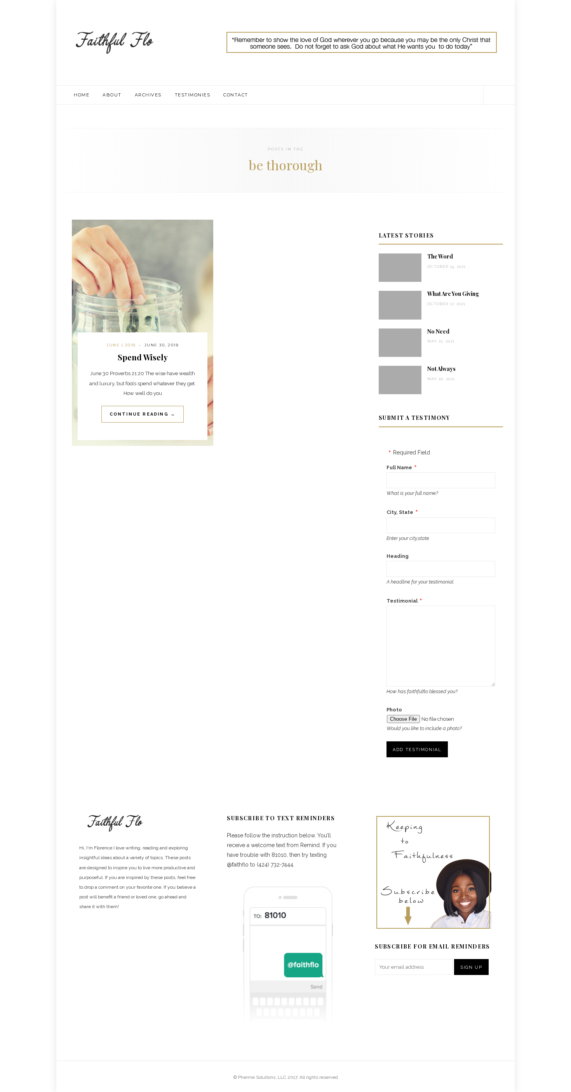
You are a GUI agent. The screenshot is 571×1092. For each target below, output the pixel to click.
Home (81, 95)
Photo (394, 710)
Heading (397, 556)
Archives (148, 95)
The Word (440, 256)
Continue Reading (143, 414)
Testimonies (193, 95)
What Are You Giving (453, 293)
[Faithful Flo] (114, 42)
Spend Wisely (143, 357)
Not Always (441, 368)
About (112, 95)
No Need (438, 331)
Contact (235, 95)
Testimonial (402, 601)
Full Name (399, 467)
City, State (399, 512)
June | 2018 (121, 345)
